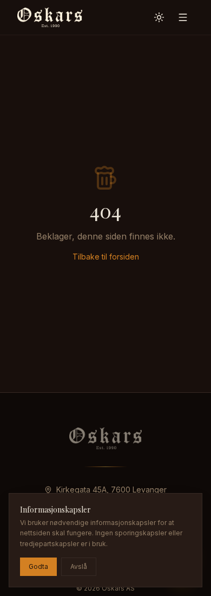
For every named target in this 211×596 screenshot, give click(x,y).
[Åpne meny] (183, 17)
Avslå (78, 566)
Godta (38, 566)
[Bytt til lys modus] (159, 17)
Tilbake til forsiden (105, 256)
